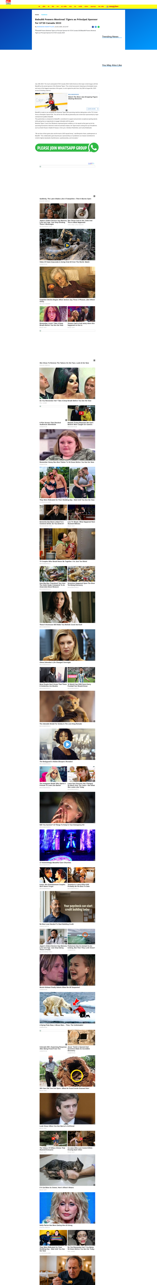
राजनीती (80, 6)
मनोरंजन (86, 6)
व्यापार (70, 6)
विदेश (53, 6)
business (44, 14)
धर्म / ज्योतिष (64, 6)
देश (48, 6)
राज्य (58, 6)
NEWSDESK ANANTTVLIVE (45, 26)
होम (39, 6)
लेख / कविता (101, 6)
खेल (75, 6)
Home (37, 14)
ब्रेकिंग (44, 6)
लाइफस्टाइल (93, 6)
